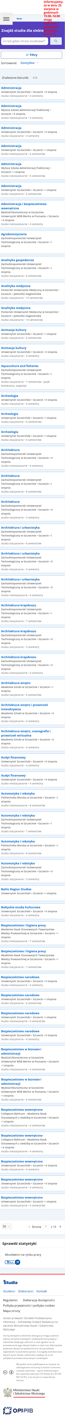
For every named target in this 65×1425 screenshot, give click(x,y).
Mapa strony (11, 1311)
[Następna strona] (60, 1226)
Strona (36, 1227)
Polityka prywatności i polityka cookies (29, 1305)
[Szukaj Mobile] (56, 41)
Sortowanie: (9, 63)
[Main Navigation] (6, 18)
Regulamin (10, 1300)
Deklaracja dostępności (39, 1300)
